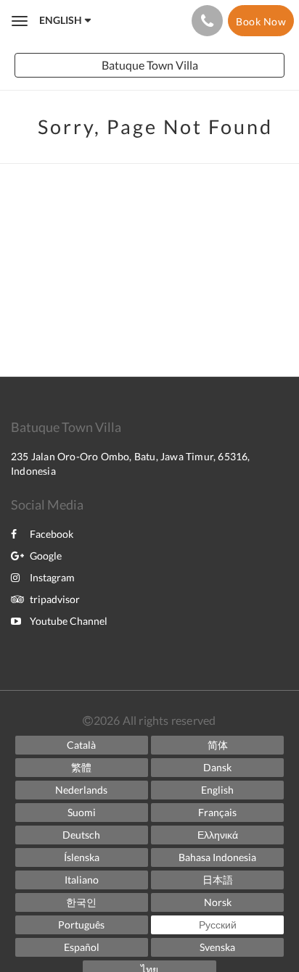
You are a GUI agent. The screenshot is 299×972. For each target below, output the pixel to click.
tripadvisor (55, 599)
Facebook (51, 534)
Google (46, 555)
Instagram (52, 577)
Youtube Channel (68, 621)
